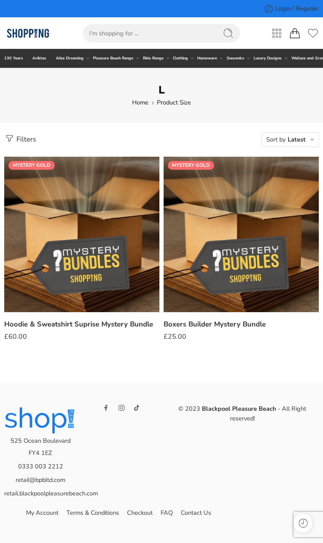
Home (140, 102)
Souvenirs (235, 58)
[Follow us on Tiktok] (137, 408)
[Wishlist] (147, 168)
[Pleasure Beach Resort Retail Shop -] (28, 33)
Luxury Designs (268, 58)
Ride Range (153, 58)
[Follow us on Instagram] (121, 408)
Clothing (180, 58)
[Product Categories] (277, 33)
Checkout (140, 512)
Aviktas (39, 58)
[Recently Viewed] (303, 523)
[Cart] (295, 33)
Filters (25, 139)
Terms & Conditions (92, 512)
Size (9, 248)
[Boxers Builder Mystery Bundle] (241, 234)
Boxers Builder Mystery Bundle (215, 324)
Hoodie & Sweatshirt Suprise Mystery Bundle (78, 324)
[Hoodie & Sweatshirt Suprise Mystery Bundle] (81, 234)
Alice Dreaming (70, 58)
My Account (42, 512)
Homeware (207, 58)
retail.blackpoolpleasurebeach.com (51, 493)
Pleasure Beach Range (113, 58)
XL (27, 297)
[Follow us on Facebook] (106, 407)
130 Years (13, 58)
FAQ (167, 512)
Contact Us (196, 512)
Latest (297, 139)
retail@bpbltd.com (40, 480)
